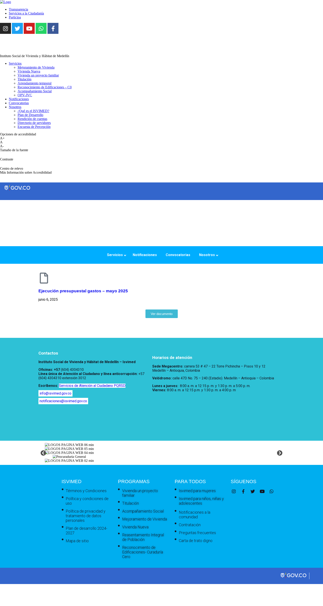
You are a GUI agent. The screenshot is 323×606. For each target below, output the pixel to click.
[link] (5, 2)
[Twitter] (17, 28)
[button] (43, 452)
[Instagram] (5, 28)
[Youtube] (29, 28)
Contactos (48, 353)
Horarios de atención (172, 357)
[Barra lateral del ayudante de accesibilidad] (317, 16)
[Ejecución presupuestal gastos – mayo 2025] (43, 278)
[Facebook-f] (52, 28)
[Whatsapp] (41, 28)
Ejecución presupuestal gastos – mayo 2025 (83, 291)
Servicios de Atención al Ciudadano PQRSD (92, 386)
